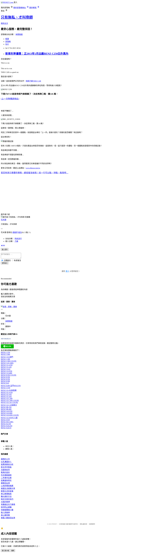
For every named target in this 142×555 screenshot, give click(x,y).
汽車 (16, 241)
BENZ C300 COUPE (8, 361)
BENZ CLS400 (6, 373)
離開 (12, 550)
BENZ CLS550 (6, 371)
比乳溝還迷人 (6, 462)
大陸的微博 (5, 502)
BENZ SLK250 (6, 426)
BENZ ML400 (6, 409)
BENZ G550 (5, 388)
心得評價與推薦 (7, 486)
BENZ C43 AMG (7, 363)
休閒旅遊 (19, 34)
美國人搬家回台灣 (8, 518)
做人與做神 (5, 512)
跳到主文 (4, 23)
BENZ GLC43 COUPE (9, 402)
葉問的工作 (5, 459)
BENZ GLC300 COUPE (10, 400)
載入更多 (5, 249)
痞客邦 (15, 232)
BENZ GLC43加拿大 (9, 405)
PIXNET (54, 524)
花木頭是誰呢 (6, 475)
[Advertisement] (57, 194)
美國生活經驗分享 (8, 488)
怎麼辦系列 (5, 470)
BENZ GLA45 (6, 394)
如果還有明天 (6, 480)
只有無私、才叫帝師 (17, 17)
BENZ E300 (5, 381)
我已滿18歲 (5, 550)
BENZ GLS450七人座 (9, 418)
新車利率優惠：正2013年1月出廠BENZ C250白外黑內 (36, 53)
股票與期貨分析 (7, 464)
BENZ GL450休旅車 (9, 390)
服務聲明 (92, 524)
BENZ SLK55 (6, 428)
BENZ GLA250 (7, 392)
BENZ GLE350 (6, 411)
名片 (7, 44)
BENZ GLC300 (6, 398)
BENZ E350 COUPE (8, 375)
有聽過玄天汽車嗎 (8, 504)
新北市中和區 (6, 467)
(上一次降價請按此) (10, 99)
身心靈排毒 (5, 515)
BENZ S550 (5, 420)
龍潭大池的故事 (7, 491)
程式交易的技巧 (7, 499)
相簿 (7, 39)
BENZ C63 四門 (7, 357)
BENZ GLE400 (6, 413)
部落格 (8, 41)
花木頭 (3, 220)
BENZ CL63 (5, 369)
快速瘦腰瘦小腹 (7, 510)
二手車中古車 (6, 478)
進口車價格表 (6, 494)
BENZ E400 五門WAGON (11, 386)
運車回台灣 (5, 483)
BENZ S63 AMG (7, 422)
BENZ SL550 (6, 424)
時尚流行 (18, 239)
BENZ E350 (5, 377)
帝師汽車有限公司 (6, 338)
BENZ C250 (5, 352)
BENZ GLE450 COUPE (10, 415)
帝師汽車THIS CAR (33, 81)
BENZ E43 (5, 383)
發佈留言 (5, 263)
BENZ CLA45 (6, 367)
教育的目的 (5, 472)
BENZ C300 (5, 359)
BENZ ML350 (6, 407)
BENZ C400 (5, 354)
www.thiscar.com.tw (33, 168)
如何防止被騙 (6, 507)
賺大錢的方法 (6, 496)
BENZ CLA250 (6, 365)
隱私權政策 (83, 524)
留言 (20, 232)
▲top (3, 245)
